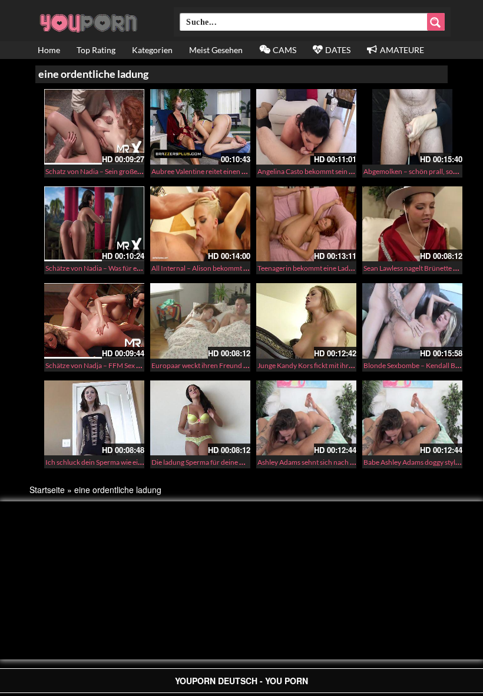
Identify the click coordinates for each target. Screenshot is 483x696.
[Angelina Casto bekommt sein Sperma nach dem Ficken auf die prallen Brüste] (306, 127)
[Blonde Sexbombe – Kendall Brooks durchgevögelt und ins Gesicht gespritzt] (412, 321)
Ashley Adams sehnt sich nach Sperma (315, 462)
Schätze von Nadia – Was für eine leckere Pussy (116, 268)
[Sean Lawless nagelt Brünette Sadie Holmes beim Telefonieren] (412, 224)
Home (49, 50)
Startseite (47, 489)
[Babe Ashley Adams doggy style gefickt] (412, 418)
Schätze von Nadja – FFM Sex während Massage (118, 365)
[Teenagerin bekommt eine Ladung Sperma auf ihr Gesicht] (306, 224)
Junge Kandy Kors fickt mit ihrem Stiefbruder (326, 365)
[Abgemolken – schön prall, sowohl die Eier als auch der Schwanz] (412, 127)
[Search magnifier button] (436, 22)
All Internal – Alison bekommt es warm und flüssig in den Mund (247, 268)
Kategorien (152, 50)
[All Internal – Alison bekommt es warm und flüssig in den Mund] (200, 224)
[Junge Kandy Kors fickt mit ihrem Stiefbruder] (306, 321)
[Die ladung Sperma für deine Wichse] (200, 418)
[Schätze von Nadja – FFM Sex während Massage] (94, 321)
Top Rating (96, 50)
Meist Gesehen (216, 50)
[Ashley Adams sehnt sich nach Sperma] (306, 418)
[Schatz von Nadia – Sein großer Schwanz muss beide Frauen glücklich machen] (94, 127)
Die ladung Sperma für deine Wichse (206, 462)
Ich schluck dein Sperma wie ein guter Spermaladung (125, 462)
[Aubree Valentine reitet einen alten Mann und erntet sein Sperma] (200, 127)
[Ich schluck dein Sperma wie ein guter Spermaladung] (94, 418)
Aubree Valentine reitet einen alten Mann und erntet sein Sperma (249, 171)
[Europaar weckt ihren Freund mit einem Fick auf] (200, 321)
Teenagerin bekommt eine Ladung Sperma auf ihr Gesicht (344, 268)
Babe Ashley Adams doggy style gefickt (422, 462)
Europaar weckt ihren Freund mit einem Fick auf (225, 365)
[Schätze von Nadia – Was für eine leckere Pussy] (94, 224)
